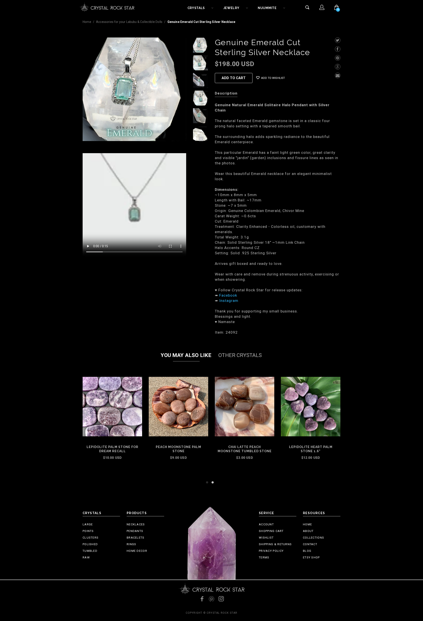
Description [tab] (226, 93)
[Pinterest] (337, 58)
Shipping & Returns (275, 544)
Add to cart (112, 463)
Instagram (228, 300)
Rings (131, 544)
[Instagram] (221, 598)
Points (88, 531)
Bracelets (136, 537)
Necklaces (136, 524)
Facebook (228, 295)
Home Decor (137, 550)
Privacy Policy (271, 550)
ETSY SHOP (311, 557)
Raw (86, 557)
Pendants (135, 531)
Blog (307, 550)
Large (88, 524)
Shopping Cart (271, 531)
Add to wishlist (273, 78)
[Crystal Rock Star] (106, 6)
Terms (264, 557)
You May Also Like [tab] (186, 355)
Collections (313, 537)
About (308, 531)
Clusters (90, 537)
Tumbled (90, 550)
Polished (90, 544)
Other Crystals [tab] (240, 355)
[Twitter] (337, 40)
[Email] (337, 75)
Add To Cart (234, 78)
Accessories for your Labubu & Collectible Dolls (129, 22)
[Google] (337, 66)
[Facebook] (337, 49)
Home (87, 22)
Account (266, 524)
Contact (310, 544)
